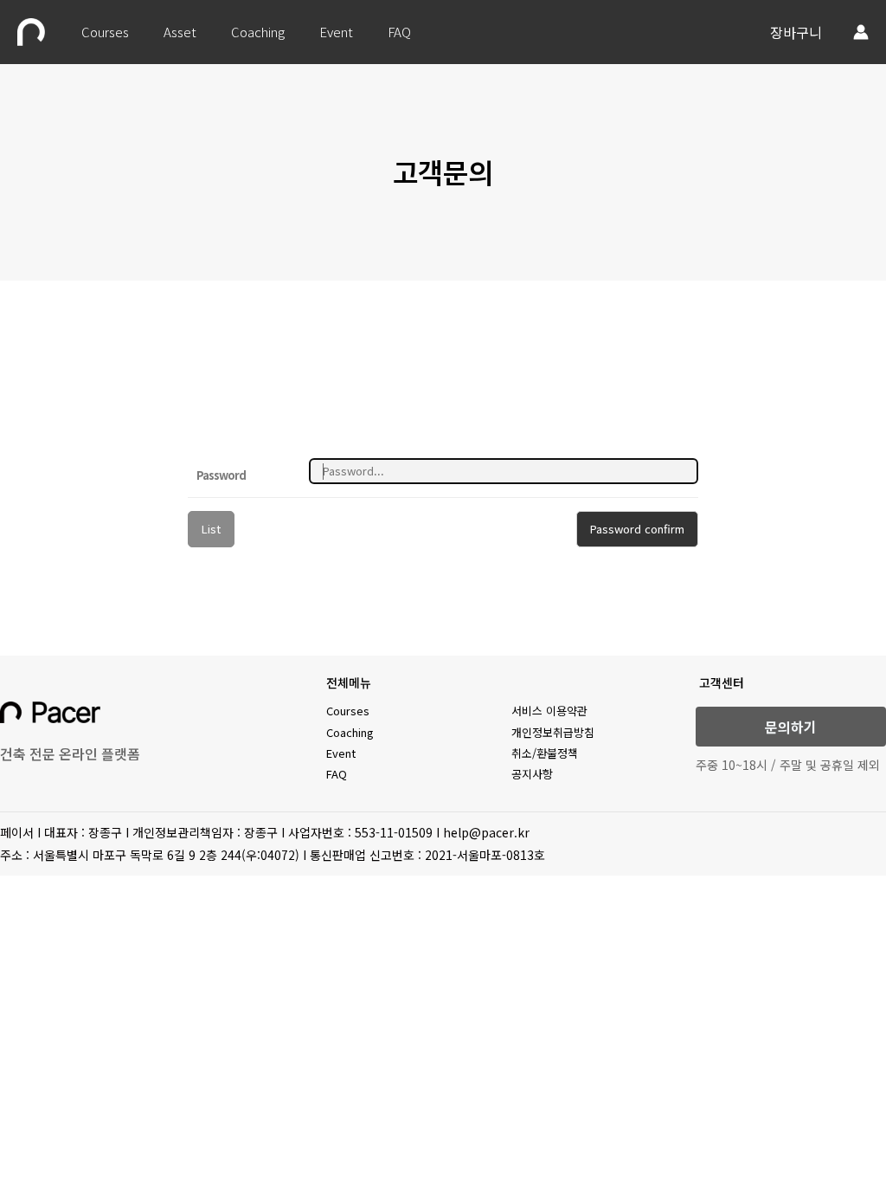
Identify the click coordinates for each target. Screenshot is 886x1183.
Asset (180, 32)
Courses (105, 32)
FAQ (399, 32)
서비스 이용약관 (549, 710)
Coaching (258, 32)
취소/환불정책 (544, 753)
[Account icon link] (861, 32)
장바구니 (796, 32)
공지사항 (532, 774)
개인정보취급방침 (552, 732)
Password (221, 475)
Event (336, 32)
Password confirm (637, 528)
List (211, 528)
